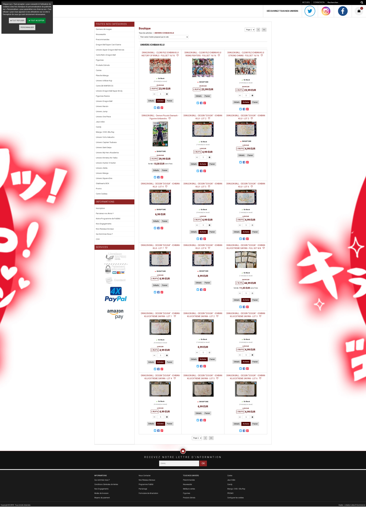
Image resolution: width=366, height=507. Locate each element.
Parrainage (143, 489)
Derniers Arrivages (104, 29)
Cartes (99, 70)
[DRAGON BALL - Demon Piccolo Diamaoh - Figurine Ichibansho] (160, 147)
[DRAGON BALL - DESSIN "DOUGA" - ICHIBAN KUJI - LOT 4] (160, 205)
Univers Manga (102, 173)
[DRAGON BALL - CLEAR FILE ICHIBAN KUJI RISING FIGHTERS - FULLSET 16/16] (203, 78)
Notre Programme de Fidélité (108, 218)
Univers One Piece (103, 116)
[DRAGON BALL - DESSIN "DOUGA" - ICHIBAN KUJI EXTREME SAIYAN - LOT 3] (245, 335)
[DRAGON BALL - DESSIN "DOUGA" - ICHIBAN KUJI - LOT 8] (203, 267)
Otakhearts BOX (102, 183)
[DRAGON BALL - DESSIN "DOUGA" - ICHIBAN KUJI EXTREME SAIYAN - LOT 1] (160, 335)
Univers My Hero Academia (107, 152)
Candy (98, 127)
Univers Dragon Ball (104, 101)
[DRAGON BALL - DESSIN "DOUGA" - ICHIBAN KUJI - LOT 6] (245, 205)
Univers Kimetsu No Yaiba (106, 157)
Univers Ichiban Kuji (104, 80)
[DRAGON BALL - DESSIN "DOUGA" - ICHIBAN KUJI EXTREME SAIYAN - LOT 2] (203, 335)
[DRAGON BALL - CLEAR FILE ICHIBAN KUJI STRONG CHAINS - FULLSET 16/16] (245, 76)
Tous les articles (145, 33)
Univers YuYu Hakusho (105, 137)
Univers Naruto (102, 106)
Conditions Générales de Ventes (106, 484)
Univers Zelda (101, 168)
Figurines (100, 60)
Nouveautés (101, 34)
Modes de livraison (101, 493)
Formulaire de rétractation (148, 493)
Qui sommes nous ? (102, 480)
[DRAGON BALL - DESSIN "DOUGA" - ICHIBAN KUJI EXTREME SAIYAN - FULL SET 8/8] (246, 268)
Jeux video (100, 121)
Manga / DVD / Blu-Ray (236, 489)
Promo (99, 188)
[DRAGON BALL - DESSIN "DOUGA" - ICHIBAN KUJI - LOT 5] (203, 205)
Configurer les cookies (235, 497)
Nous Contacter (145, 475)
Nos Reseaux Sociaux (105, 229)
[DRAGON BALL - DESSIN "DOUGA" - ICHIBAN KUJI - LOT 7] (160, 267)
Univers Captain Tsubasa (106, 142)
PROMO (230, 493)
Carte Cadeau (101, 193)
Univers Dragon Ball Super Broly (109, 91)
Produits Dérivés (103, 65)
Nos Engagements (103, 223)
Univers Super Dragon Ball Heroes (110, 49)
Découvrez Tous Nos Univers (282, 11)
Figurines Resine (103, 96)
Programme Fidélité (146, 484)
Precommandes (102, 39)
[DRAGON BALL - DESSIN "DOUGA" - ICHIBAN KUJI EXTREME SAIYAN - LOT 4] (160, 397)
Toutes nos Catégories (111, 24)
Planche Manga (102, 75)
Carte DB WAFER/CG (104, 85)
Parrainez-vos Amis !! (105, 213)
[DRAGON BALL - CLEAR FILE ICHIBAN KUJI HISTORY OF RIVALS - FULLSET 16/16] (160, 74)
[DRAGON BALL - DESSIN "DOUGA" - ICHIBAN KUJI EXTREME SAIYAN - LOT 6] (245, 397)
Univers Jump (102, 111)
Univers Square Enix (104, 178)
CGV (98, 239)
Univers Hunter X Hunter (106, 163)
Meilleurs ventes (189, 489)
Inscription (100, 208)
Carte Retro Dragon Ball (106, 55)
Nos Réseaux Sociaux (147, 480)
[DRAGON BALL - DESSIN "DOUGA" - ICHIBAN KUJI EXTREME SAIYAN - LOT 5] (203, 397)
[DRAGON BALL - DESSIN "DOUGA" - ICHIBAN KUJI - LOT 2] (203, 137)
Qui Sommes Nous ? (104, 234)
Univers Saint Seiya (103, 147)
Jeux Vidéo (231, 480)
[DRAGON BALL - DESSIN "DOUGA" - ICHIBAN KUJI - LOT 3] (245, 137)
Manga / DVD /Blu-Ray (105, 132)
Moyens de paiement (102, 497)
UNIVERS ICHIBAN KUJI (164, 33)
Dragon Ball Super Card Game (108, 44)
